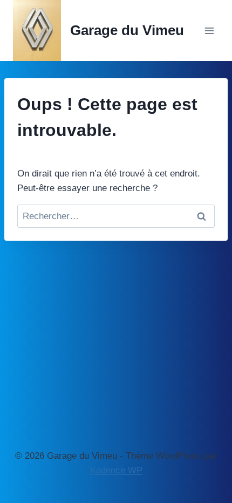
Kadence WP (116, 470)
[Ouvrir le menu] (209, 30)
